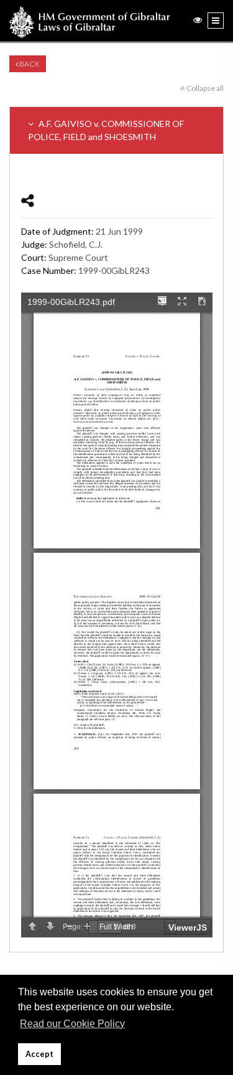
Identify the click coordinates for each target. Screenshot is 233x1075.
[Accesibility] (197, 19)
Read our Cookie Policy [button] (72, 1023)
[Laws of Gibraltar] (89, 21)
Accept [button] (39, 1054)
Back (29, 63)
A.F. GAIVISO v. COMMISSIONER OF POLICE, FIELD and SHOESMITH (106, 130)
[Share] (27, 200)
